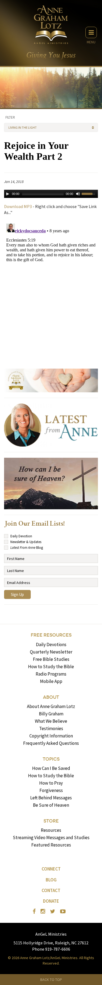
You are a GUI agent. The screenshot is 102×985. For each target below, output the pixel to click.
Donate (51, 901)
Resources (51, 830)
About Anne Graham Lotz (51, 706)
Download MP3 (18, 206)
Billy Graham (51, 714)
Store (51, 821)
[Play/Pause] (7, 194)
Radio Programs (51, 674)
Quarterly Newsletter (51, 652)
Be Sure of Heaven (51, 805)
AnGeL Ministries (51, 934)
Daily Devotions (51, 644)
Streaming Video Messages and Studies (51, 838)
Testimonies (51, 728)
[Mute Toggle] (78, 194)
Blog (51, 880)
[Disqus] (51, 289)
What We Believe (51, 721)
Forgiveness (51, 790)
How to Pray (51, 783)
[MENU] (91, 32)
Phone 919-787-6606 (51, 949)
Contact (51, 890)
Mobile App (51, 681)
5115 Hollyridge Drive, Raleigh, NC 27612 (51, 942)
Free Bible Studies (51, 659)
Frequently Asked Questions (51, 743)
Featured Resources (51, 845)
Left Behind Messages (51, 798)
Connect (51, 869)
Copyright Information (51, 736)
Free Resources (51, 635)
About (51, 697)
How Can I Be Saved (51, 768)
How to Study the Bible (51, 667)
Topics (51, 759)
